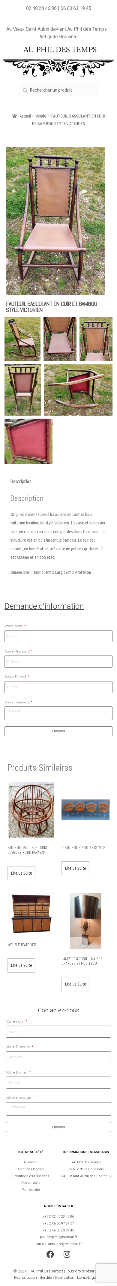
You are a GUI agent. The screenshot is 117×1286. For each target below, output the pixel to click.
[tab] (58, 481)
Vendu (41, 115)
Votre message (17, 702)
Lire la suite (21, 873)
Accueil (25, 115)
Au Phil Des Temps (47, 1271)
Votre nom (14, 626)
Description (21, 481)
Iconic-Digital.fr (90, 1277)
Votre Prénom (17, 651)
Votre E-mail (15, 676)
